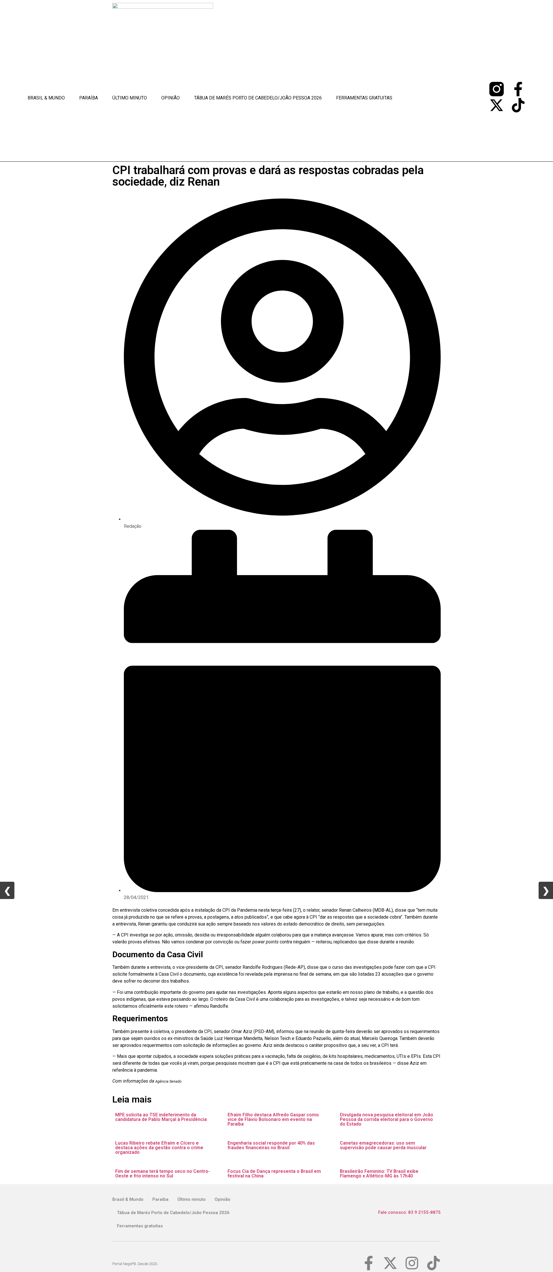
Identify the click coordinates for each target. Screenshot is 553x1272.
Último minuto (129, 98)
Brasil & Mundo (46, 98)
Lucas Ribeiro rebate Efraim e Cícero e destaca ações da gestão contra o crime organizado (159, 1147)
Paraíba (88, 98)
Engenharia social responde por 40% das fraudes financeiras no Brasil (271, 1145)
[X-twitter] (496, 105)
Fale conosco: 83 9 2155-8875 (409, 1212)
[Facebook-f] (518, 89)
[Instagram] (412, 1263)
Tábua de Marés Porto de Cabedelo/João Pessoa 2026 (258, 98)
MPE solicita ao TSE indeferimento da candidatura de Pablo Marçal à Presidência (161, 1117)
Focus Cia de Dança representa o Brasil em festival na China (274, 1174)
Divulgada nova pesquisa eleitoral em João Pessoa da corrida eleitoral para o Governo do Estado (386, 1119)
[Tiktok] (518, 105)
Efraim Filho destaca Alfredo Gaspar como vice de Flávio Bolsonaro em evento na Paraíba (273, 1119)
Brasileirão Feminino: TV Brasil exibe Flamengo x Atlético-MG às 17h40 (379, 1174)
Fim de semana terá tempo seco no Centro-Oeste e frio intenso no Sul (162, 1174)
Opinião (170, 98)
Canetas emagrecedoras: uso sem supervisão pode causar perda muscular (383, 1145)
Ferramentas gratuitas (364, 98)
